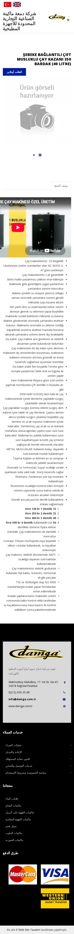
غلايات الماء (12, 798)
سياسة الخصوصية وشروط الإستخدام (26, 772)
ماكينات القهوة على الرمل (20, 812)
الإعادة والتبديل (14, 752)
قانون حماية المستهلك (18, 759)
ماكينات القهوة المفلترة (18, 819)
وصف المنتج (61, 185)
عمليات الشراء (14, 745)
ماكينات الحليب (14, 833)
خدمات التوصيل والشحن (19, 766)
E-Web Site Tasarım (28, 930)
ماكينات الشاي (13, 805)
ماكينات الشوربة (14, 840)
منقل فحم (11, 826)
